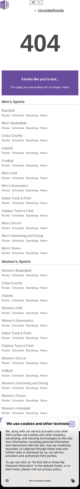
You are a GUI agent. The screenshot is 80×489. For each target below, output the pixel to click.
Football (8, 161)
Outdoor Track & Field (17, 211)
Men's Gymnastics (15, 185)
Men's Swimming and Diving (22, 235)
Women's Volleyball (16, 408)
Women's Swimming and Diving (25, 383)
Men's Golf (9, 173)
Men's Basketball (14, 123)
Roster (6, 115)
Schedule (18, 115)
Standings (32, 115)
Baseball (8, 110)
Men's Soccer (11, 223)
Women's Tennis (14, 396)
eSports (7, 148)
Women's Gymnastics (17, 320)
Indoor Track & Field (16, 198)
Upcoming (45, 10)
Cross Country (12, 135)
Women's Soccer (14, 358)
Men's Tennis (11, 248)
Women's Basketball (16, 270)
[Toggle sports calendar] (36, 2)
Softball (7, 370)
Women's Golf (12, 308)
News (43, 115)
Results (58, 10)
